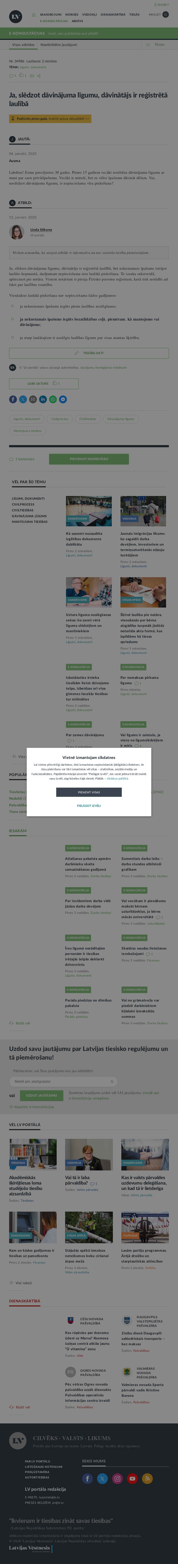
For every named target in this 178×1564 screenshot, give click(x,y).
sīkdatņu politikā (117, 778)
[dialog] (89, 782)
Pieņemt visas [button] (89, 792)
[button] (89, 806)
